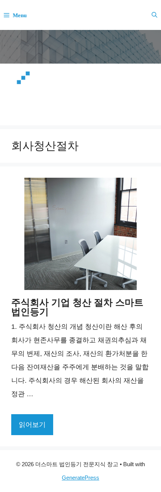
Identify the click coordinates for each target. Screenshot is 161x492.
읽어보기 (32, 424)
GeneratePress (80, 477)
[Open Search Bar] (154, 15)
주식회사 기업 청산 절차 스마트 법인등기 (77, 307)
